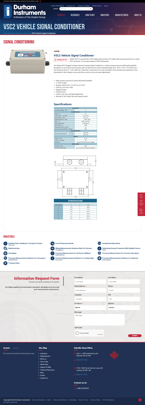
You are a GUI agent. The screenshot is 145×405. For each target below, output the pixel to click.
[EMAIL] (141, 195)
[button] (46, 53)
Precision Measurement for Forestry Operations (120, 253)
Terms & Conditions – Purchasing (64, 400)
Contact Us (71, 6)
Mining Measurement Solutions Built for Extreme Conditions (73, 249)
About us (138, 15)
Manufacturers (121, 15)
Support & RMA (83, 6)
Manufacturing (13, 248)
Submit (135, 335)
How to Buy (90, 15)
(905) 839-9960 (81, 360)
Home (5, 33)
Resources (75, 15)
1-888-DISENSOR (57, 6)
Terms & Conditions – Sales (41, 400)
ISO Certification (108, 400)
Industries (105, 15)
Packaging (12, 253)
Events (42, 375)
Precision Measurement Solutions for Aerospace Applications (26, 259)
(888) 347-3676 (81, 375)
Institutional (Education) (111, 243)
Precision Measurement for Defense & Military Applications (73, 254)
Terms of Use (83, 400)
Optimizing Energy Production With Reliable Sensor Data (121, 249)
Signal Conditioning (23, 33)
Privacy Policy (95, 400)
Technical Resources (47, 370)
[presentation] (89, 333)
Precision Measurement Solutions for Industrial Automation (120, 259)
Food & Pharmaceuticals (64, 243)
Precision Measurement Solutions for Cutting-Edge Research (74, 259)
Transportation (14, 263)
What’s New (96, 6)
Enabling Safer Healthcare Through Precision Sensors (25, 244)
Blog (106, 6)
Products (61, 15)
